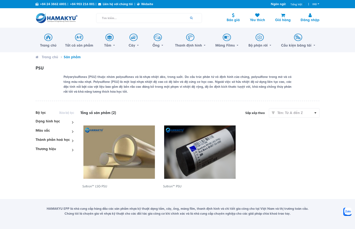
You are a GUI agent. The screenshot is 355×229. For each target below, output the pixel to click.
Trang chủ (50, 57)
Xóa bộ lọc (66, 113)
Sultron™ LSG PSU (94, 186)
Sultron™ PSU (172, 186)
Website (147, 4)
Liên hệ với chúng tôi (118, 4)
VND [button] (314, 4)
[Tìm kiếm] (191, 18)
